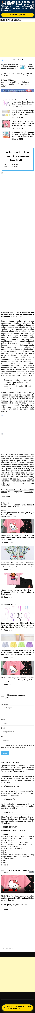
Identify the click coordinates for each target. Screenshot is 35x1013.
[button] (30, 872)
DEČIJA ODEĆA (7, 80)
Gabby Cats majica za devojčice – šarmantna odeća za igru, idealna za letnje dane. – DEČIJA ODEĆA (17, 593)
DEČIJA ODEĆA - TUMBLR (11, 849)
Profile (4, 861)
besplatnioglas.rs (11, 166)
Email (3, 728)
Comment (4, 704)
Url (2, 736)
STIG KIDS (28, 492)
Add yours (5, 698)
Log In (3, 851)
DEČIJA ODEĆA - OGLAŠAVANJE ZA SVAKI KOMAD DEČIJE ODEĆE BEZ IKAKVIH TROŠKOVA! (17, 845)
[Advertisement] (17, 39)
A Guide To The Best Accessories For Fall (17, 490)
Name (3, 719)
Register (4, 865)
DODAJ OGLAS (18, 15)
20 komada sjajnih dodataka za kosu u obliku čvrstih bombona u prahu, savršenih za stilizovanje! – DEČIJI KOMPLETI (23, 137)
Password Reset (7, 859)
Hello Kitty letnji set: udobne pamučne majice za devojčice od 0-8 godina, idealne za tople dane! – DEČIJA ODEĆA (23, 126)
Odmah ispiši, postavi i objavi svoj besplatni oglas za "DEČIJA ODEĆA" (17, 856)
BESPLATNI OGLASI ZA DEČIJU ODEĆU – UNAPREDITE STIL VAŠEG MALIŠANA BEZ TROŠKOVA (17, 839)
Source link (5, 496)
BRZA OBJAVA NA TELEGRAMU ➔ (19, 1007)
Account (4, 835)
